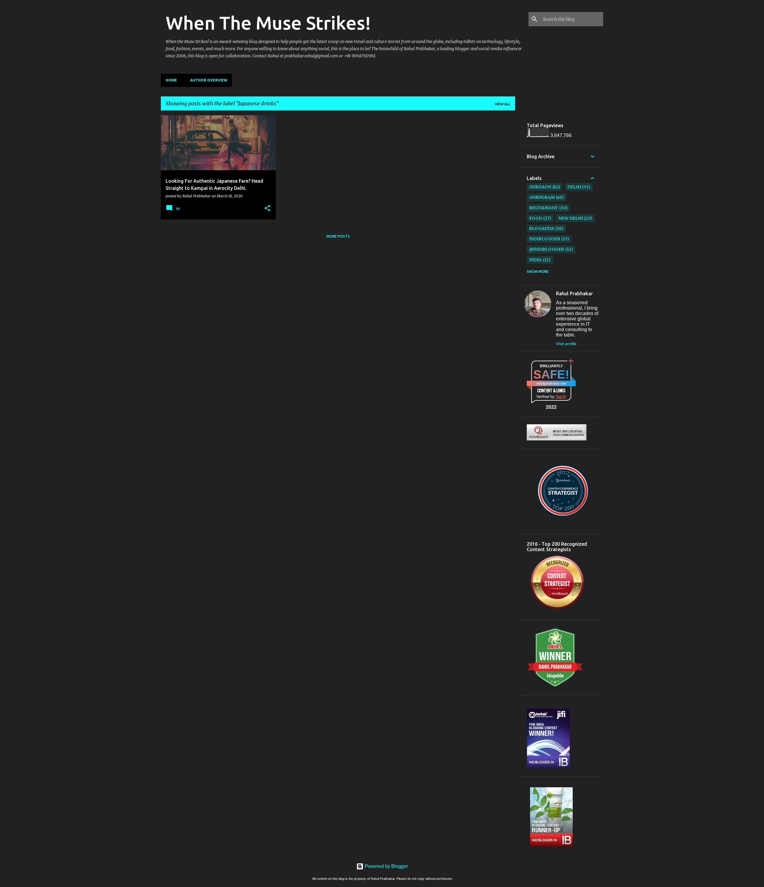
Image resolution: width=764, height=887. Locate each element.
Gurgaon (540, 187)
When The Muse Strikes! (268, 22)
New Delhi (570, 218)
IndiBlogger (544, 239)
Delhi (574, 187)
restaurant (543, 207)
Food (535, 218)
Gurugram (542, 197)
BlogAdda (541, 228)
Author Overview (208, 80)
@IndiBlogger (546, 249)
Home (171, 80)
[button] (267, 208)
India (535, 259)
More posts (338, 236)
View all (502, 104)
